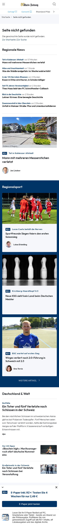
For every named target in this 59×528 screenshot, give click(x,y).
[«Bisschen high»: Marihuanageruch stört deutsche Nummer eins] (48, 449)
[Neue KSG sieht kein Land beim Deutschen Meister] (29, 270)
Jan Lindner (15, 170)
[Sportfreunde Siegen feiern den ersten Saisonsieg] (29, 208)
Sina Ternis (18, 369)
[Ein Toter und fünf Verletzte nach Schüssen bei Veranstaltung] (48, 468)
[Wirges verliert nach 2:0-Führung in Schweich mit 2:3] (29, 332)
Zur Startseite (9, 39)
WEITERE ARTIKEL (28, 380)
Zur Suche (22, 39)
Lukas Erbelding (20, 244)
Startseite (6, 17)
